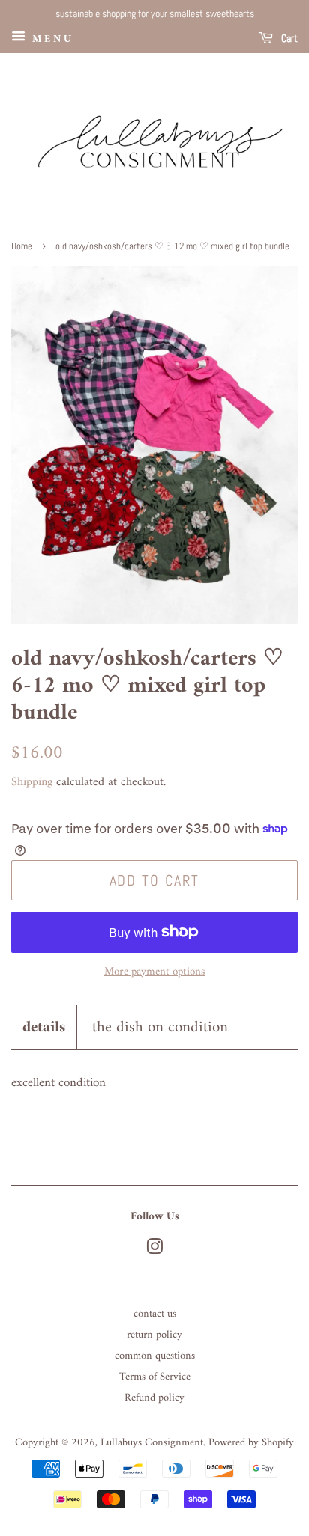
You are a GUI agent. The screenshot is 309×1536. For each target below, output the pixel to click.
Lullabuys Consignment (151, 1442)
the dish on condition (160, 1027)
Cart (288, 38)
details (43, 1027)
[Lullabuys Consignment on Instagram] (154, 1250)
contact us (155, 1314)
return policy (154, 1335)
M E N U (50, 38)
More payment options (154, 972)
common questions (155, 1356)
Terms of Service (154, 1377)
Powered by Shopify (251, 1442)
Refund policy (154, 1398)
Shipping (31, 782)
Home (21, 246)
